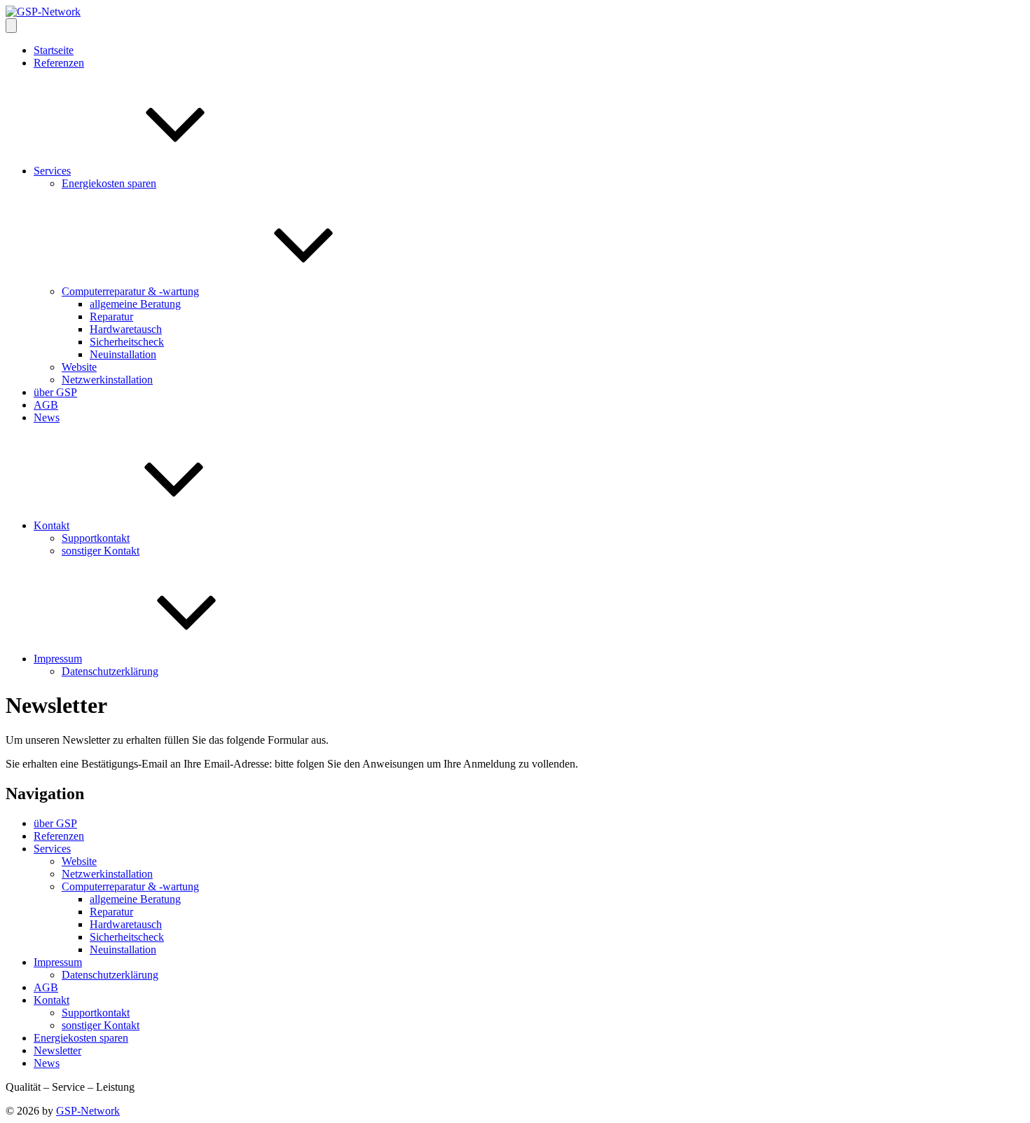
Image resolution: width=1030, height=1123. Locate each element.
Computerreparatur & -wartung (130, 291)
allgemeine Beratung (135, 304)
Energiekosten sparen (109, 183)
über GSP (55, 392)
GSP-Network (88, 1111)
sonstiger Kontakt (100, 551)
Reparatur (111, 316)
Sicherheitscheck (127, 342)
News (47, 417)
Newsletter (57, 1050)
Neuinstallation (123, 354)
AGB (46, 405)
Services (52, 171)
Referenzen (59, 63)
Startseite (54, 50)
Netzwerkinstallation (107, 380)
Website (79, 367)
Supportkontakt (96, 538)
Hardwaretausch (126, 329)
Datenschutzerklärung (110, 671)
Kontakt (51, 525)
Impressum (58, 659)
